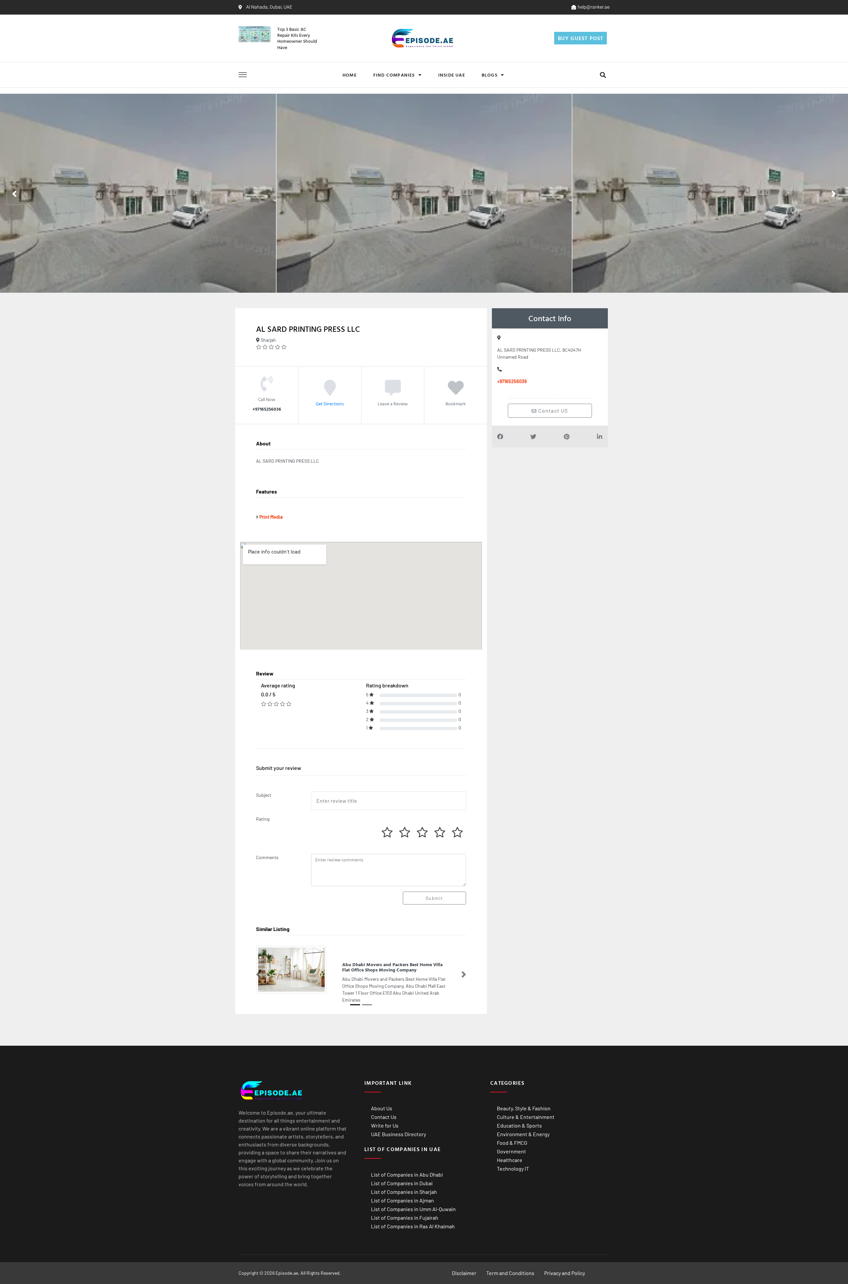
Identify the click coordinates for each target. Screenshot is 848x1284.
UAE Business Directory (398, 1134)
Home (350, 74)
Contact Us (384, 1117)
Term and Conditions (510, 1273)
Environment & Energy (523, 1134)
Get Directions (330, 403)
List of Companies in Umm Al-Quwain (413, 1209)
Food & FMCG (512, 1142)
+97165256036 (512, 381)
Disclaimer (464, 1273)
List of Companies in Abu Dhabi (407, 1174)
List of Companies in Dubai (402, 1183)
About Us (381, 1108)
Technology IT (513, 1168)
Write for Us (384, 1125)
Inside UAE (451, 74)
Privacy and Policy (564, 1273)
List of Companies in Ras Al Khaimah (413, 1226)
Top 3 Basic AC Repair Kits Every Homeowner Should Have (297, 38)
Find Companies (394, 74)
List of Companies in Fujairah (404, 1217)
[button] (602, 74)
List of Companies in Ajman (402, 1200)
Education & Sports (519, 1125)
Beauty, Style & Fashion (524, 1108)
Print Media (271, 517)
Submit (434, 898)
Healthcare (509, 1160)
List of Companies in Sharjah (404, 1192)
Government (511, 1151)
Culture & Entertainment (526, 1117)
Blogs (490, 74)
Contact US (552, 410)
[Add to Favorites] (456, 392)
